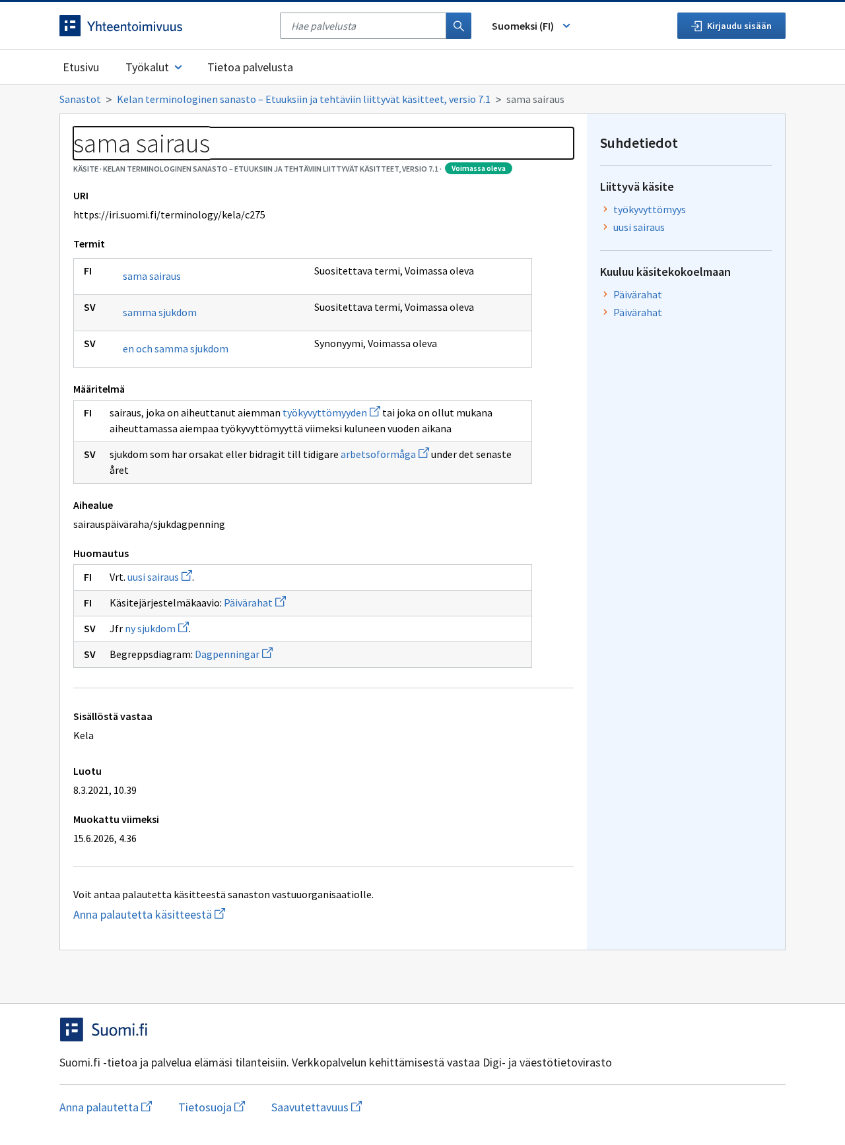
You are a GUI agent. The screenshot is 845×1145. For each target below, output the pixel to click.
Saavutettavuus (316, 1107)
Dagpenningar (234, 654)
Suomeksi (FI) (523, 25)
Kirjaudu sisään (739, 26)
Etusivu (81, 67)
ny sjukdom (157, 628)
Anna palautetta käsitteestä (175, 914)
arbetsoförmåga (385, 454)
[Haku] (458, 26)
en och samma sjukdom (175, 348)
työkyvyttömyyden (331, 412)
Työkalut (147, 67)
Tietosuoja (211, 1107)
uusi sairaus (159, 576)
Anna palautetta (105, 1107)
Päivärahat (255, 602)
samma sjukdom (160, 312)
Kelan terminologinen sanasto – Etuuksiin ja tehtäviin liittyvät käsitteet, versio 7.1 (303, 99)
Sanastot (80, 99)
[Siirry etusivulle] (163, 25)
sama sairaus (152, 275)
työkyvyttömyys (649, 209)
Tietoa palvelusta (250, 67)
